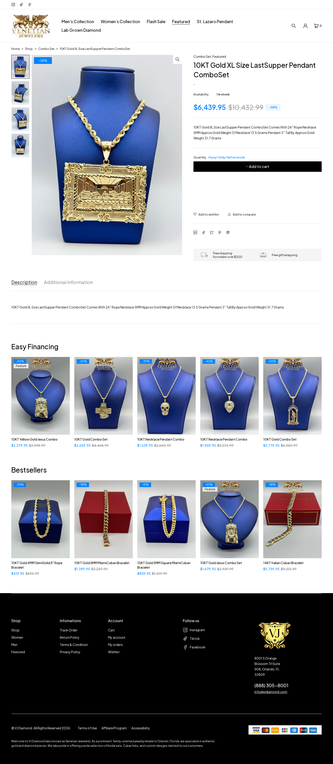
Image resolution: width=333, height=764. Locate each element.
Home (15, 49)
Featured (219, 56)
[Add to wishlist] (206, 214)
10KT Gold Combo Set (91, 439)
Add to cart (259, 166)
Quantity (219, 157)
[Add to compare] (242, 214)
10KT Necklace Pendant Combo (160, 439)
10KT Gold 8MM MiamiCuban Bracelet (101, 563)
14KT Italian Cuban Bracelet (283, 563)
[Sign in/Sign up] (305, 25)
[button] (177, 59)
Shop (29, 49)
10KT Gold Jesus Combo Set (221, 563)
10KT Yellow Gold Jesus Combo (34, 439)
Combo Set (46, 49)
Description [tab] (24, 282)
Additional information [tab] (68, 282)
